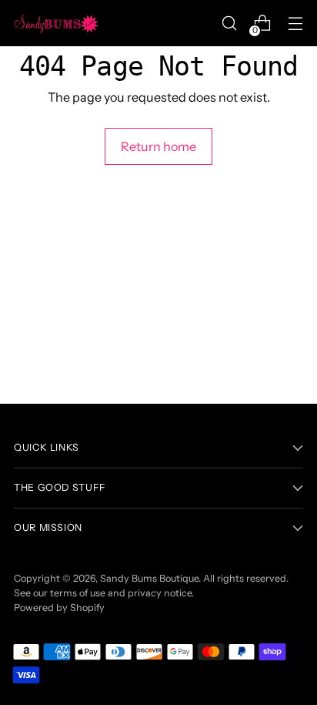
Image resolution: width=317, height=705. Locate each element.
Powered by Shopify (59, 607)
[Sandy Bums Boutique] (56, 23)
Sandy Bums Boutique (149, 578)
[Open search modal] (229, 23)
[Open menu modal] (295, 23)
